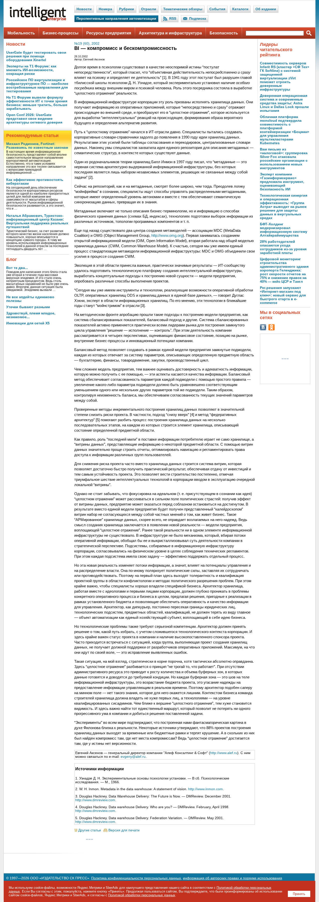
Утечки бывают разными (28, 307)
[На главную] (38, 20)
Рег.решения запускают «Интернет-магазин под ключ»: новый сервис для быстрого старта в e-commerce (283, 295)
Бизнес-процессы (61, 33)
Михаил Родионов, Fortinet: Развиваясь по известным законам (37, 145)
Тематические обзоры (182, 9)
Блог (11, 259)
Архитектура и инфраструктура (170, 33)
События (217, 9)
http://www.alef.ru (223, 753)
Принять (299, 894)
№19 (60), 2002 (86, 43)
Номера (105, 9)
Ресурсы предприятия (108, 33)
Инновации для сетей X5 (28, 323)
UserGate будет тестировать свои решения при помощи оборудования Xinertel (36, 56)
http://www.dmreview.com (95, 800)
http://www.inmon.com (205, 789)
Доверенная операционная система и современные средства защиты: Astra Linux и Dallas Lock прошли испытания (284, 103)
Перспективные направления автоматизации (116, 18)
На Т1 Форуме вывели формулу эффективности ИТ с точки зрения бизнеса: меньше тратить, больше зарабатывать (36, 103)
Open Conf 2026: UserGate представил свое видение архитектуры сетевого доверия (34, 118)
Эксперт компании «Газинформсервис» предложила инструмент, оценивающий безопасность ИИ (282, 181)
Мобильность (21, 33)
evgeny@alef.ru (133, 757)
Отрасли (148, 9)
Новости (84, 9)
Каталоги (240, 9)
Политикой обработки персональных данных (141, 895)
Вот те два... (17, 268)
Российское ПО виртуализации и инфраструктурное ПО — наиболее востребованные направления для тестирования (37, 85)
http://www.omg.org (167, 235)
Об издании (265, 9)
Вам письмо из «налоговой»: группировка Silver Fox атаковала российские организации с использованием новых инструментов (284, 158)
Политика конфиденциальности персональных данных (136, 878)
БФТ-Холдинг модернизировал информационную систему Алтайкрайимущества (283, 229)
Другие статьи (89, 830)
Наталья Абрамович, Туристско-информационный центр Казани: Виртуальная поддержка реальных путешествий (37, 221)
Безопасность (224, 33)
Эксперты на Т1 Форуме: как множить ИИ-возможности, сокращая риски (31, 70)
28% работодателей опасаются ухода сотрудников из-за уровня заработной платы (283, 247)
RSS (172, 18)
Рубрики (126, 9)
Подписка (197, 18)
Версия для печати (124, 830)
